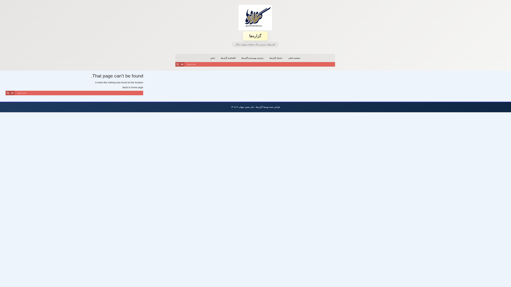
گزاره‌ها (255, 36)
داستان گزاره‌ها (276, 58)
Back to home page (133, 87)
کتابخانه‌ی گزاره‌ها (228, 58)
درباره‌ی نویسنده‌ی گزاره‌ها (253, 58)
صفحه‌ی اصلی (294, 58)
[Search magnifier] (177, 64)
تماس (212, 58)
